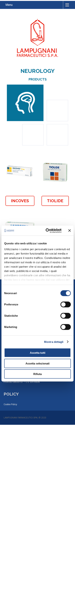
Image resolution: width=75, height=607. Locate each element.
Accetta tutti (37, 352)
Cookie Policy (10, 404)
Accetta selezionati (37, 363)
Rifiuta (37, 374)
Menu (9, 5)
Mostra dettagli (54, 341)
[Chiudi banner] (69, 230)
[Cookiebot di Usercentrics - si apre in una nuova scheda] (46, 230)
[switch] (65, 304)
